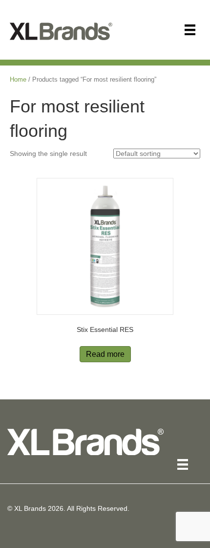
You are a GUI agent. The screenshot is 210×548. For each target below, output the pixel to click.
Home (18, 79)
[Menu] (190, 30)
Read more (105, 354)
